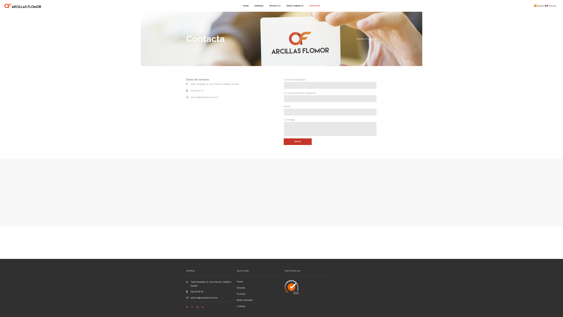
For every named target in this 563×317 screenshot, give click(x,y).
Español (541, 6)
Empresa (241, 288)
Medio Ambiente (244, 300)
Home (360, 38)
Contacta (241, 306)
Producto (241, 294)
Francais (552, 6)
